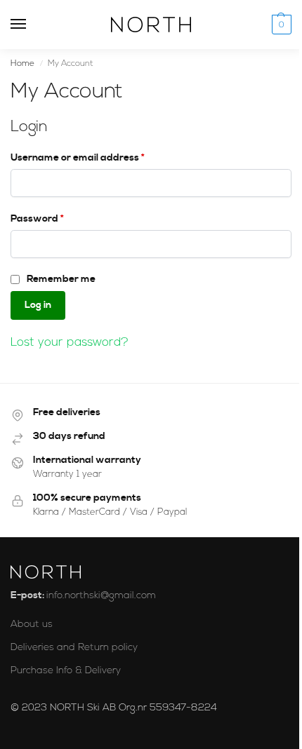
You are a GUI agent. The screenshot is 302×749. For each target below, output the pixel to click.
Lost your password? (70, 343)
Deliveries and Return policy (74, 647)
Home (22, 64)
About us (32, 624)
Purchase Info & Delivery (66, 671)
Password (58, 218)
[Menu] (32, 24)
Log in (38, 305)
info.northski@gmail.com (101, 596)
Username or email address (98, 157)
